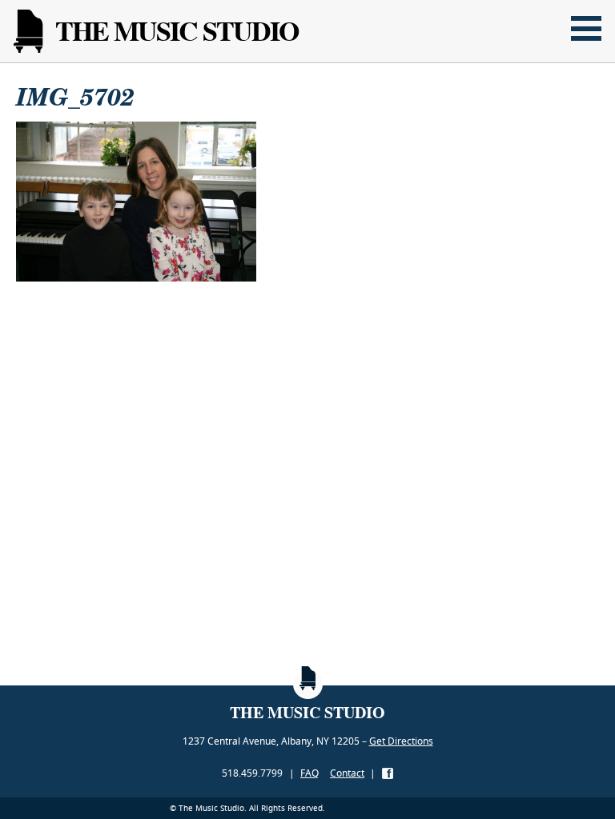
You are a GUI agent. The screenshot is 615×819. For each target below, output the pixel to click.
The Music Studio (176, 30)
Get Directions (401, 741)
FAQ (309, 773)
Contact (347, 773)
